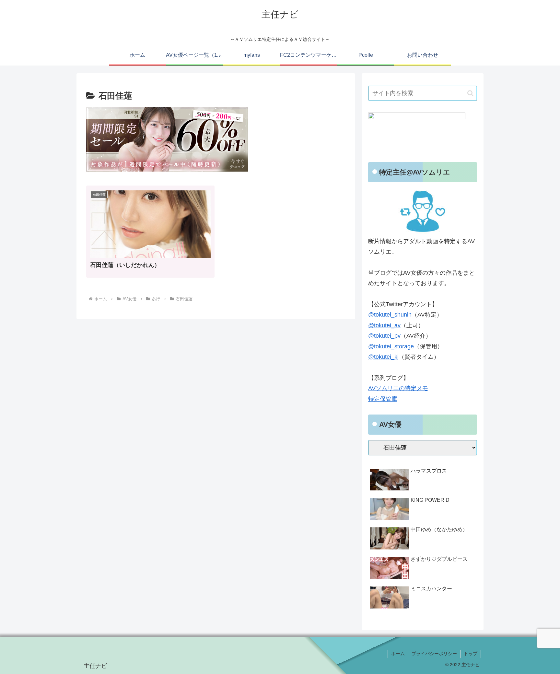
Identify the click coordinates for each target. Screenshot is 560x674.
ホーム (398, 653)
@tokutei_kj (383, 357)
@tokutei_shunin (390, 314)
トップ (470, 653)
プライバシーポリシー (434, 653)
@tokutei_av (384, 325)
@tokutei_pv (384, 335)
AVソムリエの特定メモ (398, 388)
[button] (470, 93)
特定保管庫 (382, 399)
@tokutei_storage (391, 346)
